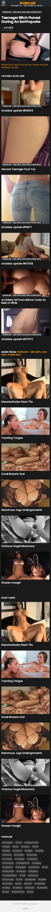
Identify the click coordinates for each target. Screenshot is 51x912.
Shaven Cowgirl (11, 583)
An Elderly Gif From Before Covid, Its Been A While (23, 301)
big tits (40, 850)
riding (7, 887)
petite (43, 879)
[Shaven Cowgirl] (25, 566)
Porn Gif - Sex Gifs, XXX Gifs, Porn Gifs (22, 106)
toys (31, 891)
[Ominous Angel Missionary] (25, 529)
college (27, 64)
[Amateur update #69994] (25, 94)
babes (26, 846)
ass (18, 64)
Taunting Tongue (12, 438)
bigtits (29, 850)
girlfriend (9, 867)
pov (19, 883)
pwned (6, 67)
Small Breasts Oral (12, 474)
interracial (9, 871)
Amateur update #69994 (17, 110)
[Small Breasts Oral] (25, 457)
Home (25, 909)
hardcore (35, 867)
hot (45, 867)
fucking (37, 863)
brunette (33, 855)
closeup (8, 859)
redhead (41, 883)
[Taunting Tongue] (25, 421)
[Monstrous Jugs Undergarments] (25, 493)
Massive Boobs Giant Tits (17, 402)
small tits (43, 887)
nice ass (34, 875)
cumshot (33, 859)
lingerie (34, 871)
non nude (9, 879)
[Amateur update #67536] (25, 246)
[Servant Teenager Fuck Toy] (25, 141)
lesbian (22, 871)
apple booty (32, 842)
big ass (18, 850)
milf (23, 875)
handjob (21, 867)
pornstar (8, 883)
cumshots (9, 863)
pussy (29, 883)
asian (7, 846)
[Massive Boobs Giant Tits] (25, 379)
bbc (36, 846)
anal (20, 842)
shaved (30, 887)
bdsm (7, 850)
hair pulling (41, 64)
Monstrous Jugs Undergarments (21, 510)
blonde (8, 855)
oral (20, 879)
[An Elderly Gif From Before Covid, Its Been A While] (25, 283)
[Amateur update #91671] (25, 199)
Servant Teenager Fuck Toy (18, 169)
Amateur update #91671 (16, 227)
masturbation (11, 875)
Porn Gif (28, 3)
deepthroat (24, 863)
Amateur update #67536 (17, 263)
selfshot (18, 887)
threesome (19, 891)
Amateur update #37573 (17, 339)
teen (15, 67)
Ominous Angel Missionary (18, 546)
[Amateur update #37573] (25, 322)
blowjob (20, 855)
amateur (8, 64)
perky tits (31, 879)
